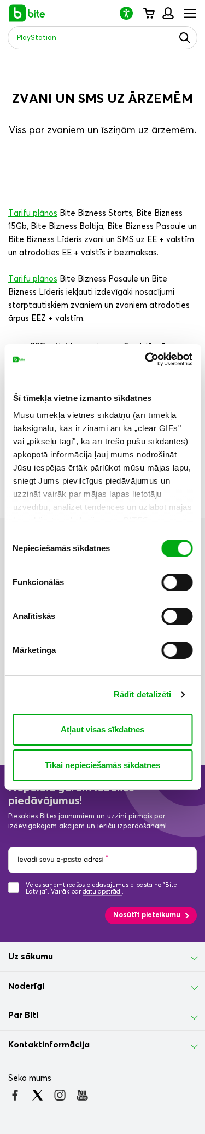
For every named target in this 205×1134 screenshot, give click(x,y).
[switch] (176, 582)
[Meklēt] (185, 38)
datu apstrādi (102, 892)
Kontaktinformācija (49, 1044)
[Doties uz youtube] (82, 1095)
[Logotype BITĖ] (27, 13)
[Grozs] (148, 13)
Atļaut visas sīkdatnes (102, 729)
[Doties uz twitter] (37, 1095)
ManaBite (167, 13)
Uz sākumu (30, 956)
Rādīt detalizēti (143, 694)
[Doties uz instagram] (60, 1095)
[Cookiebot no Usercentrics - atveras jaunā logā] (145, 359)
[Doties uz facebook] (15, 1095)
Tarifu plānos (32, 213)
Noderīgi (26, 986)
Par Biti (23, 1015)
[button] (131, 13)
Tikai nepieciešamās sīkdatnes (102, 765)
